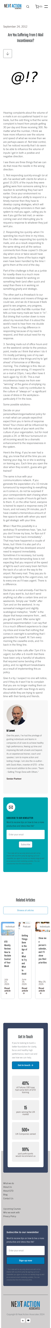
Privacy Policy (9, 1216)
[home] (12, 7)
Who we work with (11, 1212)
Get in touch (25, 1065)
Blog (5, 1194)
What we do (8, 1183)
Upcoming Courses (12, 1209)
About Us (7, 1187)
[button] (38, 6)
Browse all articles (25, 910)
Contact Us (8, 1198)
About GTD (8, 1191)
